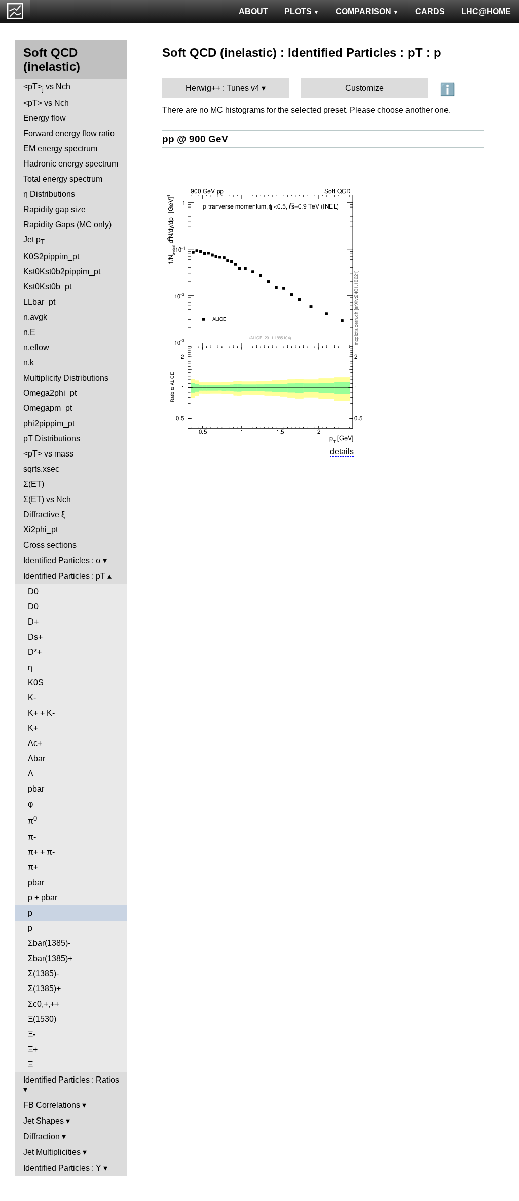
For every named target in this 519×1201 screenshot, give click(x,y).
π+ (33, 867)
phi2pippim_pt (49, 423)
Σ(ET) (33, 484)
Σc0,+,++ (43, 1004)
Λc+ (35, 743)
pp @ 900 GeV (195, 139)
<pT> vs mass (48, 453)
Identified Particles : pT (64, 576)
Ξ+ (33, 1049)
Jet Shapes (43, 1120)
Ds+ (35, 637)
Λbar (36, 758)
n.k (28, 362)
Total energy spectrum (62, 179)
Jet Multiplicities (52, 1152)
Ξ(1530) (42, 1019)
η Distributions (49, 194)
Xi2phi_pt (40, 529)
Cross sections (50, 545)
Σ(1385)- (43, 973)
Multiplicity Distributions (65, 378)
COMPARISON (363, 11)
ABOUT (253, 11)
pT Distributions (51, 438)
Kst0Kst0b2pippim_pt (61, 271)
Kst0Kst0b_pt (47, 286)
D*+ (35, 652)
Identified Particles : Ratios (71, 1079)
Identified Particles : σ (62, 560)
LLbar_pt (39, 302)
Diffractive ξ (44, 514)
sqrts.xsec (41, 469)
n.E (29, 332)
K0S (36, 682)
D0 (33, 591)
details (342, 451)
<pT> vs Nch (46, 87)
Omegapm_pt (47, 408)
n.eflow (36, 347)
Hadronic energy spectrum (70, 163)
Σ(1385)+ (44, 988)
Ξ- (31, 1034)
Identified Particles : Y (62, 1168)
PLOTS (298, 11)
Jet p (34, 240)
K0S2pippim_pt (51, 256)
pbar (36, 788)
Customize (364, 88)
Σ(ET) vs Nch (47, 499)
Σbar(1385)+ (50, 958)
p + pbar (42, 897)
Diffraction (41, 1136)
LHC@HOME (486, 11)
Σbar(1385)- (49, 943)
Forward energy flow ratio (69, 133)
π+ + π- (41, 852)
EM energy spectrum (60, 148)
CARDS (430, 11)
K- (32, 697)
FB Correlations (51, 1105)
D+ (33, 621)
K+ (33, 728)
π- (32, 837)
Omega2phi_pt (50, 393)
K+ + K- (41, 713)
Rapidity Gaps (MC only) (67, 224)
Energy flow (44, 118)
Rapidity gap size (54, 209)
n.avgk (35, 317)
